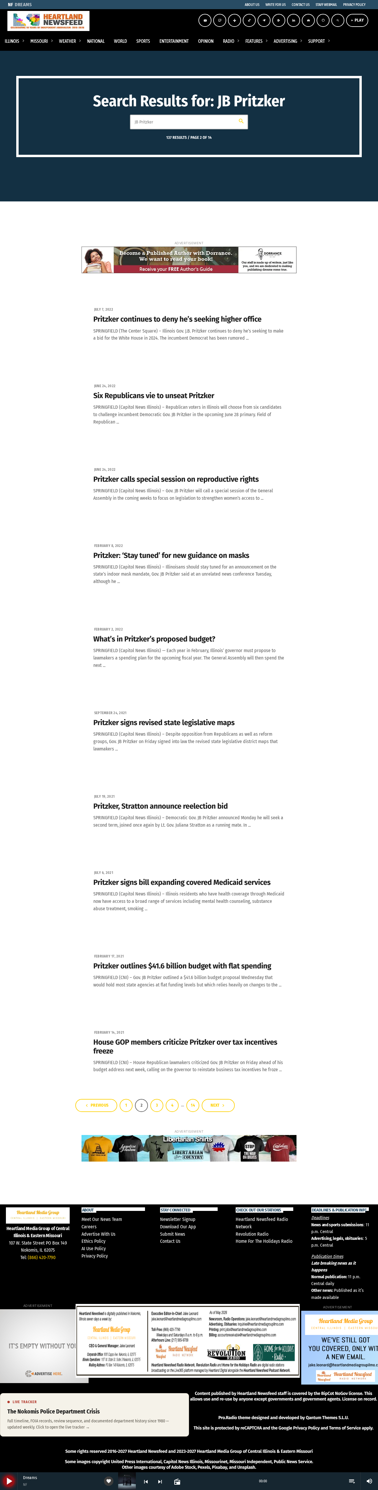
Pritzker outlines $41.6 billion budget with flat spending (182, 966)
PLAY (357, 20)
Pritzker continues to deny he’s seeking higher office (177, 319)
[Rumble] (278, 20)
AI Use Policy (94, 1248)
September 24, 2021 (110, 713)
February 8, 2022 (108, 546)
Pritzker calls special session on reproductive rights (176, 479)
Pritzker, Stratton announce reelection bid (160, 806)
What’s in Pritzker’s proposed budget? (154, 639)
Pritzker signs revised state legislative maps (163, 722)
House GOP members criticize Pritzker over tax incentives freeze (185, 1047)
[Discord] (308, 20)
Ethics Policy (93, 1241)
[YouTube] (204, 20)
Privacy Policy (95, 1256)
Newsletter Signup (177, 1219)
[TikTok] (249, 20)
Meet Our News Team (102, 1219)
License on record (359, 1399)
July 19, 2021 (104, 796)
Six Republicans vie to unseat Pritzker (153, 395)
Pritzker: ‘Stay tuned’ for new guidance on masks (171, 555)
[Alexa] (323, 20)
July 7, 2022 (103, 309)
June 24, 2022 (104, 386)
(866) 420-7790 (42, 1257)
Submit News (172, 1234)
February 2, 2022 (108, 629)
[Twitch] (219, 20)
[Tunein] (234, 20)
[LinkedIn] (293, 20)
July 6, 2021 (103, 873)
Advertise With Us (98, 1234)
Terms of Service (345, 1428)
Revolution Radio (252, 1234)
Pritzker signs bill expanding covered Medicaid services (182, 882)
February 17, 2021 (109, 956)
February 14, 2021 (109, 1032)
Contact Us (170, 1241)
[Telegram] (264, 20)
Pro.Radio (227, 1417)
